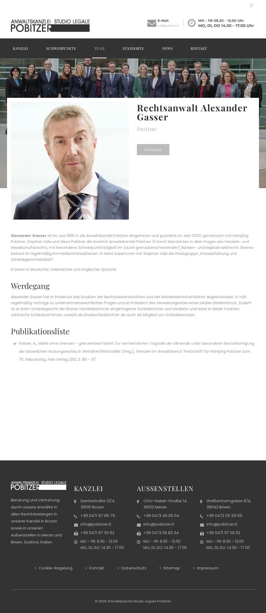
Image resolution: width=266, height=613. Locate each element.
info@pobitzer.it (168, 25)
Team (99, 48)
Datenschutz (134, 568)
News (167, 48)
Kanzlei (20, 48)
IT (252, 5)
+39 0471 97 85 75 (98, 515)
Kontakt (199, 48)
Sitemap (171, 568)
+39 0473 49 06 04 (161, 515)
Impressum (207, 568)
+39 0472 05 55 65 (224, 515)
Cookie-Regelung (55, 568)
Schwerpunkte (61, 48)
